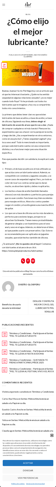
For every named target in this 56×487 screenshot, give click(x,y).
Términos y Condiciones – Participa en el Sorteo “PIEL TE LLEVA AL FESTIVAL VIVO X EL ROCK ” (31, 371)
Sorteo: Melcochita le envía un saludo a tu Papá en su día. (25, 400)
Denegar (28, 470)
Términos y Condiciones (43, 391)
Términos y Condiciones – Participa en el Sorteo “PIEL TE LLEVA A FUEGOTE (31, 334)
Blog (28, 14)
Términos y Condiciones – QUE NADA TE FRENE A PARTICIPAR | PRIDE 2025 (28, 361)
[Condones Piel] (28, 5)
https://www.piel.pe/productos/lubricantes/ (22, 250)
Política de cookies (18, 484)
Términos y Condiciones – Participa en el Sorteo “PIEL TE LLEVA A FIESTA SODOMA (31, 352)
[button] (52, 435)
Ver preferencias (28, 478)
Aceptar (28, 463)
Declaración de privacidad (35, 484)
